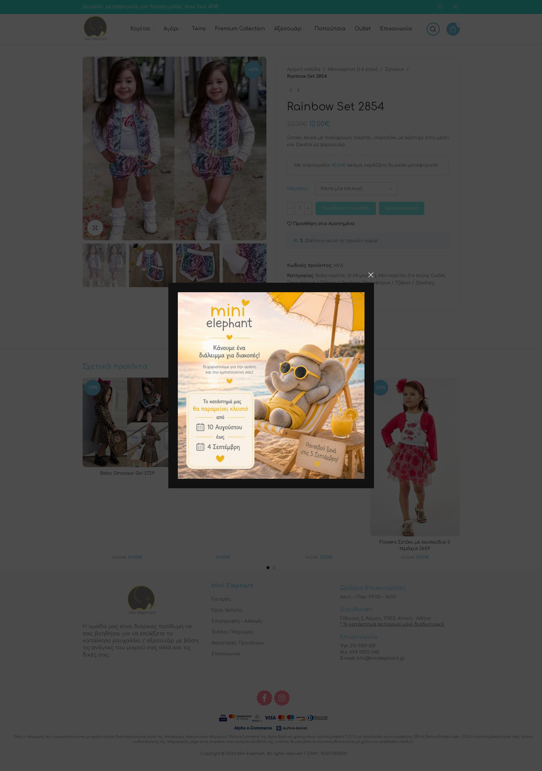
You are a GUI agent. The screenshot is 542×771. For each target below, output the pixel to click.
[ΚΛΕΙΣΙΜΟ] (371, 275)
